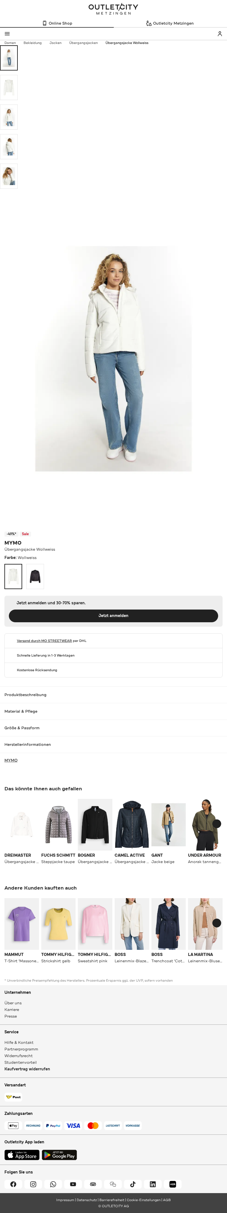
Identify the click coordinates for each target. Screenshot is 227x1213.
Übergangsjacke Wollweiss (126, 43)
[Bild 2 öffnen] (9, 87)
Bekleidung (33, 43)
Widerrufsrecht (18, 1055)
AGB (167, 1200)
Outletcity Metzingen (113, 9)
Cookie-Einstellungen (144, 1200)
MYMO (13, 543)
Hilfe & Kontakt (18, 1042)
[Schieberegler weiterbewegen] (216, 823)
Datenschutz (87, 1200)
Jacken (55, 43)
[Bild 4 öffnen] (9, 146)
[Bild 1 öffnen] (9, 57)
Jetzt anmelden (113, 615)
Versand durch (44, 641)
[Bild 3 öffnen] (9, 117)
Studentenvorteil (20, 1062)
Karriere (11, 1009)
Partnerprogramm (21, 1049)
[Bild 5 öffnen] (9, 176)
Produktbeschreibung (25, 694)
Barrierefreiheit (111, 1200)
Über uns (13, 1002)
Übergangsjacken (83, 43)
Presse (10, 1016)
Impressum (65, 1200)
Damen (10, 43)
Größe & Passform (22, 727)
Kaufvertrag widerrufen (27, 1069)
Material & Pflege (20, 711)
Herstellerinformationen (27, 744)
